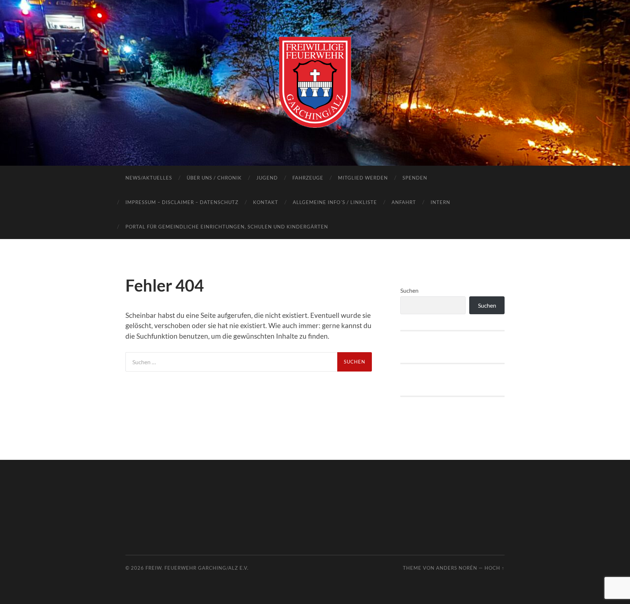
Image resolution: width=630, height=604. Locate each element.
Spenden (414, 178)
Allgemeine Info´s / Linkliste (335, 202)
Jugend (267, 178)
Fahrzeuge (307, 178)
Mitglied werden (363, 178)
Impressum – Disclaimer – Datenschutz (181, 202)
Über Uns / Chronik (214, 178)
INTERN (440, 202)
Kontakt (265, 202)
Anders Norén (456, 568)
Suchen (409, 290)
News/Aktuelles (148, 178)
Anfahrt (404, 202)
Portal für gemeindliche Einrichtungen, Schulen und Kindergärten (226, 227)
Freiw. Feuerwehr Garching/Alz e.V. (197, 568)
